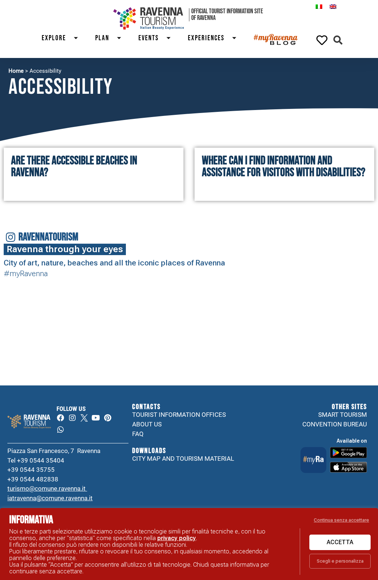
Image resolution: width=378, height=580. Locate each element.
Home (16, 71)
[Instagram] (72, 418)
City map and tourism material (183, 458)
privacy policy (176, 538)
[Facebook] (60, 418)
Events (148, 38)
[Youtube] (96, 418)
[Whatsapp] (60, 430)
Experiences (206, 38)
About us (147, 424)
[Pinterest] (108, 418)
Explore (54, 38)
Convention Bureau (334, 424)
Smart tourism (342, 414)
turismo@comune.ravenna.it (47, 488)
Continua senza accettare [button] (341, 520)
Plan (102, 38)
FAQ (138, 433)
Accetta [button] (340, 542)
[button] (338, 40)
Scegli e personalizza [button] (340, 561)
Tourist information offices (179, 414)
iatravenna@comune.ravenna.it (50, 498)
